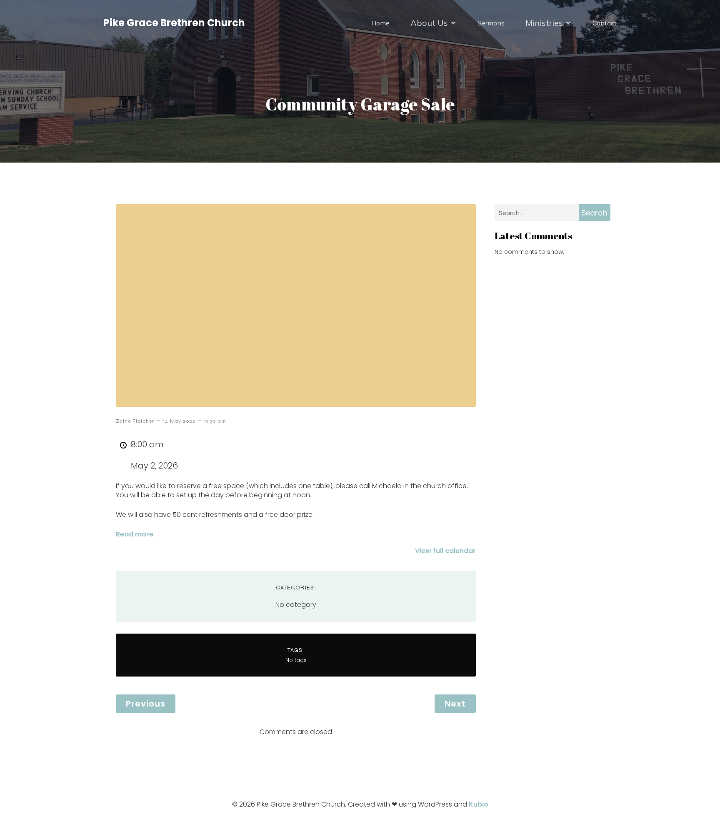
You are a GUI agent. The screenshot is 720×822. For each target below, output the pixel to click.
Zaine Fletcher (135, 421)
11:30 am (215, 421)
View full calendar (445, 551)
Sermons (491, 23)
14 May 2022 (179, 421)
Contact (604, 23)
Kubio (478, 804)
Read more (134, 534)
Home (380, 23)
